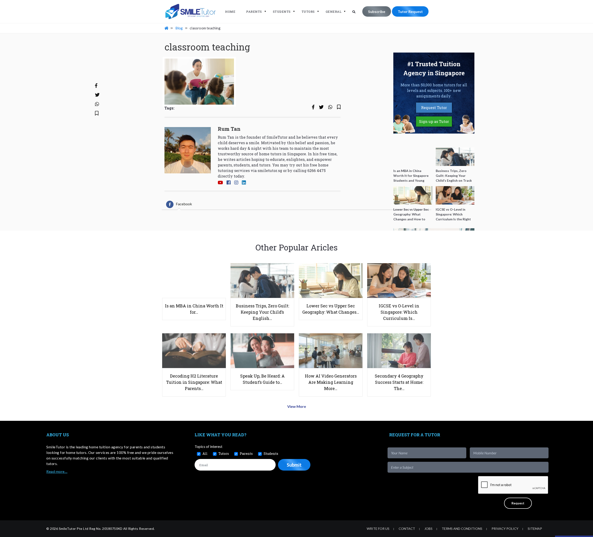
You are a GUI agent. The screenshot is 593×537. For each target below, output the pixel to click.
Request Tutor (434, 107)
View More (296, 406)
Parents (254, 11)
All (205, 453)
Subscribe (376, 11)
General (334, 11)
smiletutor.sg (270, 170)
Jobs (428, 529)
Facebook (184, 204)
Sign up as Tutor (434, 121)
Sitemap (535, 529)
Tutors (308, 11)
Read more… (56, 471)
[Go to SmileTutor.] (166, 28)
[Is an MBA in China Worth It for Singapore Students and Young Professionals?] (412, 156)
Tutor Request (410, 11)
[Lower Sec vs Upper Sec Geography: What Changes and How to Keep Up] (412, 195)
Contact (407, 529)
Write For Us (378, 529)
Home (230, 11)
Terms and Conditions (462, 529)
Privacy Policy (505, 529)
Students (282, 11)
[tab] (179, 204)
